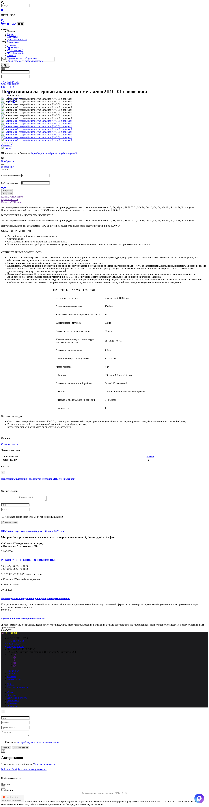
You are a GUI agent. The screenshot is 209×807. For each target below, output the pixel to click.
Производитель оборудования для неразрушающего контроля (35, 598)
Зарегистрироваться (17, 687)
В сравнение (7, 166)
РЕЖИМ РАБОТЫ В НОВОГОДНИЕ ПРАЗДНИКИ (29, 560)
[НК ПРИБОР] (9, 633)
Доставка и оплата (17, 39)
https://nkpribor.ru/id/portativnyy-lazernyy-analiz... (55, 153)
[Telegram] (14, 657)
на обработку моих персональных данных (39, 742)
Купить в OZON (9, 199)
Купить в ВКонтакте (12, 196)
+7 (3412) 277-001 (10, 81)
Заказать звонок (20, 748)
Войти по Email (9, 769)
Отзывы (11, 676)
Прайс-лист (13, 671)
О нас (10, 34)
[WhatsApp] (14, 665)
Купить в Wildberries (11, 202)
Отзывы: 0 (6, 145)
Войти (10, 684)
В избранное (7, 161)
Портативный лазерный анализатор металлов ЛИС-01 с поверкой (38, 479)
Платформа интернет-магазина (93, 793)
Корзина (15, 47)
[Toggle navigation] (20, 24)
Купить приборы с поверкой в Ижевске (23, 618)
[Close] (3, 751)
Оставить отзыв (9, 444)
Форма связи (14, 679)
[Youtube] (14, 663)
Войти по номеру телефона (32, 769)
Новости (11, 673)
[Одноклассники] (14, 660)
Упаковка (12, 45)
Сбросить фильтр (10, 84)
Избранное (17, 53)
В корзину (7, 190)
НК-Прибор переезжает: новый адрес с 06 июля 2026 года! (33, 531)
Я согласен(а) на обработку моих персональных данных (33, 516)
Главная (11, 55)
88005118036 (8, 87)
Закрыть (6, 748)
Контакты (12, 36)
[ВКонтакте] (14, 654)
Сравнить (16, 50)
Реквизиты (13, 42)
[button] (2, 20)
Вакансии (12, 706)
